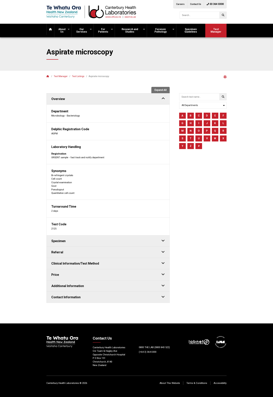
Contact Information (66, 297)
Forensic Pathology (161, 30)
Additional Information (67, 286)
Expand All (161, 89)
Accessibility (220, 383)
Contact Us (195, 4)
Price (55, 275)
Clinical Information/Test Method (75, 263)
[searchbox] (203, 15)
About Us (62, 30)
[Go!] (223, 15)
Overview (58, 99)
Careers (180, 4)
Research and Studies (130, 30)
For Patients (103, 30)
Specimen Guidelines (191, 30)
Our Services (81, 30)
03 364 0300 (217, 4)
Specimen (58, 241)
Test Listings (78, 76)
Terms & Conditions (196, 383)
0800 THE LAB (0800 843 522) (154, 347)
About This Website (170, 383)
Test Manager (216, 30)
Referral (57, 252)
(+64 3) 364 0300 (147, 351)
